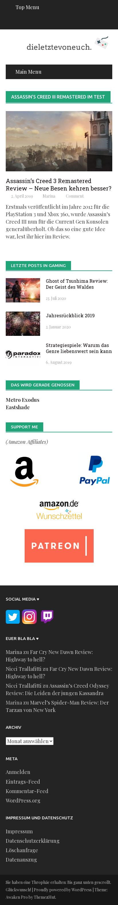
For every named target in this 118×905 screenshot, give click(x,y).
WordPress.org (23, 800)
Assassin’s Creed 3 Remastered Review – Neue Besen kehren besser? (58, 184)
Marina (49, 196)
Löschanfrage (22, 850)
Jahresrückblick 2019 (70, 315)
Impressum (19, 831)
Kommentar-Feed (27, 791)
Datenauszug (21, 859)
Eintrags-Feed (23, 781)
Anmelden (18, 771)
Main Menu (28, 71)
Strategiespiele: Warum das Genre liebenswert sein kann (79, 348)
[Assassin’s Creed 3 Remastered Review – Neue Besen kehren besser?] (59, 140)
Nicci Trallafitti (24, 668)
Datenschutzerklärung (33, 840)
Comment (75, 196)
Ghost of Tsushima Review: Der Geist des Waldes (77, 284)
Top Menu (27, 7)
